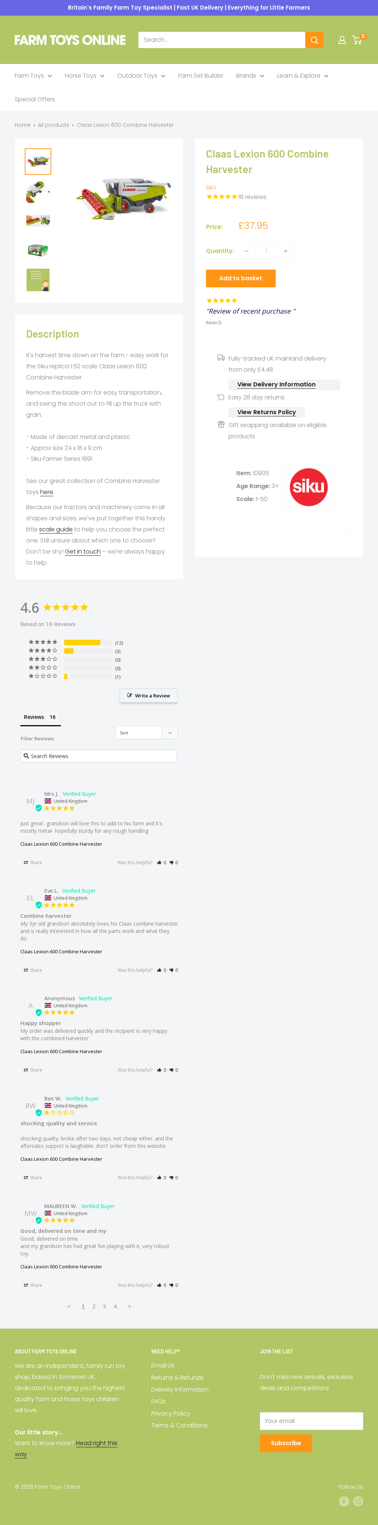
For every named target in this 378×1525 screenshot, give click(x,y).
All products (53, 125)
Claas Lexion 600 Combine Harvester (61, 844)
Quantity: (220, 251)
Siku (211, 187)
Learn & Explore (298, 75)
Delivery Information (180, 1389)
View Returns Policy (266, 412)
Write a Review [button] (152, 695)
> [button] (129, 1306)
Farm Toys (29, 75)
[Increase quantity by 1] (285, 251)
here (46, 492)
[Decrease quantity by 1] (246, 251)
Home (23, 125)
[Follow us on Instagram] (358, 1501)
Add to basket (240, 278)
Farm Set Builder (200, 75)
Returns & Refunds (177, 1377)
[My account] (342, 40)
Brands (246, 75)
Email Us (162, 1365)
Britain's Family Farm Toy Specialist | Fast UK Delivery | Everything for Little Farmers (189, 7)
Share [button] (35, 862)
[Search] (314, 40)
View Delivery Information (276, 384)
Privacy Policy (170, 1413)
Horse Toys (80, 75)
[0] (357, 39)
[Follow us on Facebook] (344, 1501)
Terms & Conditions (179, 1425)
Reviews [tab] (34, 716)
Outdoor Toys (137, 75)
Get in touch (83, 551)
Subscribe (286, 1443)
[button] (161, 862)
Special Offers (35, 99)
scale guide (56, 529)
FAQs (158, 1401)
